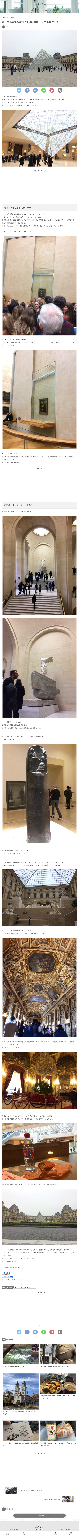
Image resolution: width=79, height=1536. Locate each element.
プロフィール (39, 1530)
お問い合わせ (14, 1530)
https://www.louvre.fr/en (11, 1267)
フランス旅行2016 (21, 1287)
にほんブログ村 (7, 1277)
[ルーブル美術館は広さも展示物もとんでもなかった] (35, 90)
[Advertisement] (39, 185)
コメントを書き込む (39, 1515)
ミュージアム (32, 1287)
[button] (72, 709)
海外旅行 (10, 1287)
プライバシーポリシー (65, 1530)
